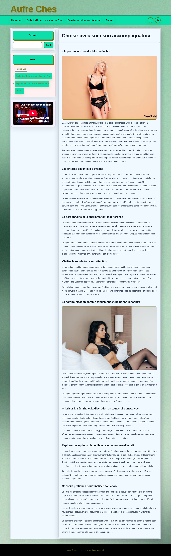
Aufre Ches (33, 9)
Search (48, 45)
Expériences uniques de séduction (84, 20)
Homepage (16, 20)
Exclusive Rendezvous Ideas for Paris (44, 20)
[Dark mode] (158, 20)
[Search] (150, 20)
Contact (109, 20)
